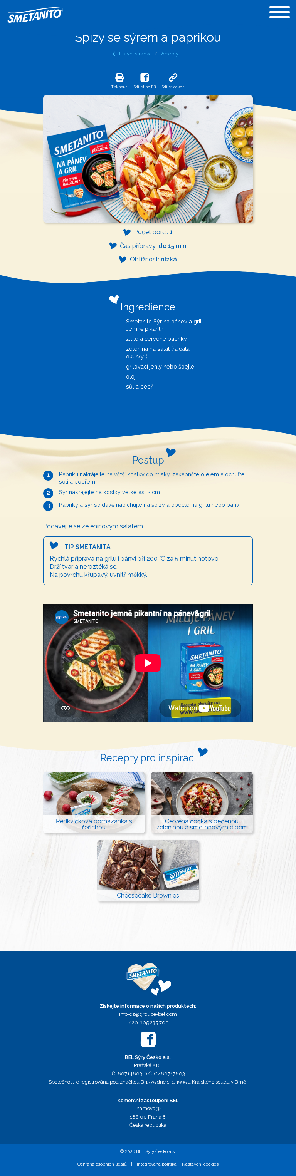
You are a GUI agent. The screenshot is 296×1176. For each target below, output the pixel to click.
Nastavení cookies (200, 1164)
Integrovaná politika (157, 1164)
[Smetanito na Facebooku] (148, 1039)
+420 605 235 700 (148, 1022)
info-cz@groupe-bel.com (148, 1014)
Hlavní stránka (135, 54)
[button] (119, 81)
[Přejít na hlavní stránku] (148, 979)
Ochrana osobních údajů (102, 1164)
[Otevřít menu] (279, 12)
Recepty (169, 54)
